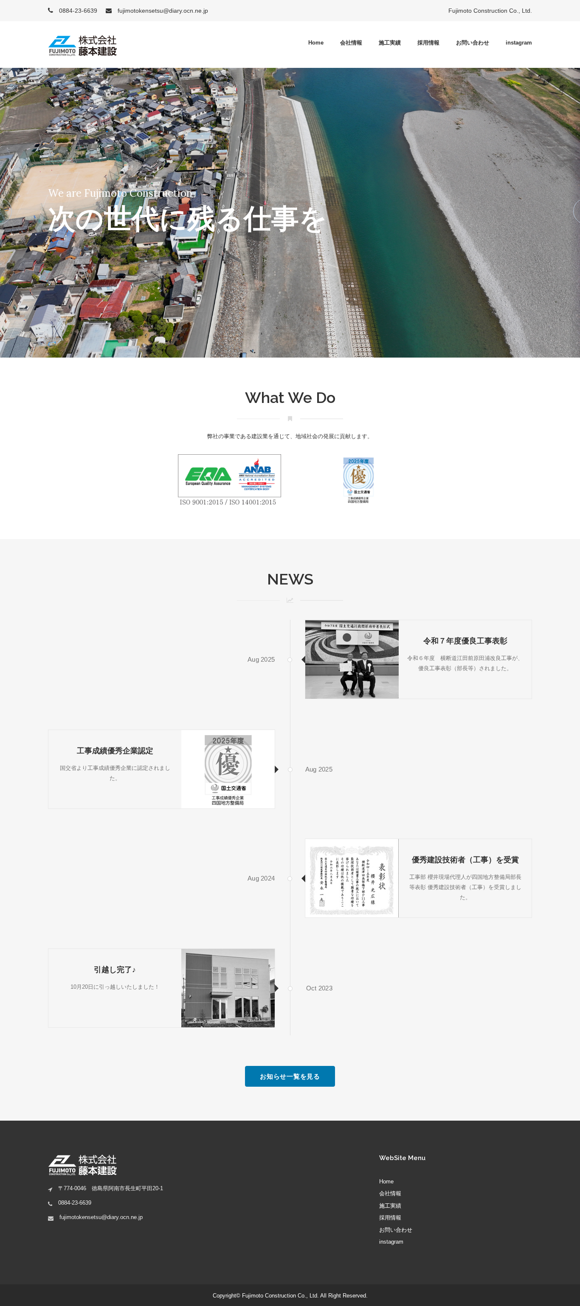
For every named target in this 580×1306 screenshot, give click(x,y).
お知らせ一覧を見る (290, 1076)
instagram (519, 42)
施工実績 (390, 42)
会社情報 (351, 42)
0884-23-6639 (77, 10)
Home (316, 42)
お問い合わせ (472, 42)
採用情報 (428, 42)
